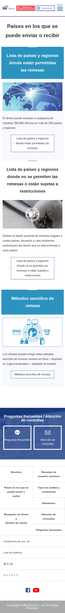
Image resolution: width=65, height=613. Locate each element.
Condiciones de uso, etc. (17, 541)
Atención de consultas (47, 441)
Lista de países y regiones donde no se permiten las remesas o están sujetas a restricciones (32, 268)
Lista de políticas (12, 552)
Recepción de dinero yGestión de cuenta (16, 518)
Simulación (48, 503)
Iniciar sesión (47, 8)
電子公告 (8, 564)
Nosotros (16, 472)
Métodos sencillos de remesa (32, 374)
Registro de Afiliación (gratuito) (27, 8)
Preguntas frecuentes (17, 439)
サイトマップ (10, 575)
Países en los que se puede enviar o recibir (16, 491)
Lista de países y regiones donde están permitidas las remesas (32, 143)
